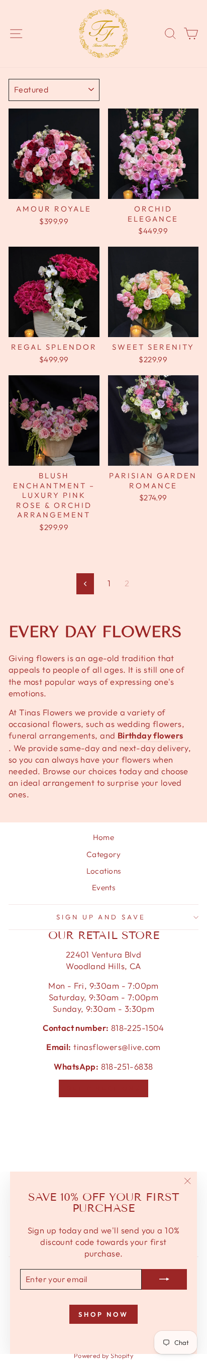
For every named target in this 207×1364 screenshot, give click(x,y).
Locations (103, 871)
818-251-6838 (127, 1066)
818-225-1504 (136, 1027)
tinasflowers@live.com (117, 1046)
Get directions (103, 1088)
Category (103, 854)
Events (103, 887)
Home (104, 837)
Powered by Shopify (103, 1355)
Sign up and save (101, 917)
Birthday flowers (150, 735)
